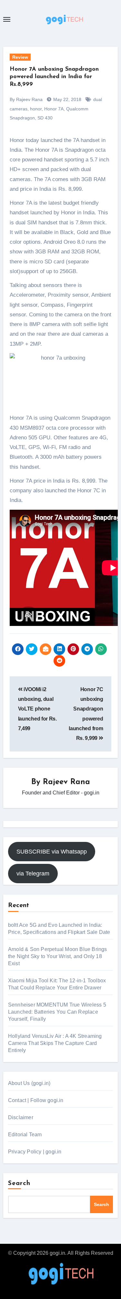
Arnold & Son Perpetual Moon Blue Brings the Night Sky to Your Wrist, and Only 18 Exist (57, 956)
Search (19, 1183)
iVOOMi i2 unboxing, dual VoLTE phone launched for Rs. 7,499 (37, 709)
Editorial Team (25, 1134)
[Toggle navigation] (6, 19)
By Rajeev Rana (26, 99)
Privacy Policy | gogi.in (35, 1151)
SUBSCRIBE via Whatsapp (51, 851)
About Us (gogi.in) (29, 1083)
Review (20, 57)
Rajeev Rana (66, 782)
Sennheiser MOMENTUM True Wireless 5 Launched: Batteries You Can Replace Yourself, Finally (57, 1012)
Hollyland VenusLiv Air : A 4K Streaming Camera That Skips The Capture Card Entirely (55, 1043)
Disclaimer (20, 1117)
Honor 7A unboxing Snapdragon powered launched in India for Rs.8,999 (54, 76)
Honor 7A (54, 108)
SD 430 (45, 117)
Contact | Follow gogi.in (36, 1100)
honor (36, 108)
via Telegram (32, 873)
